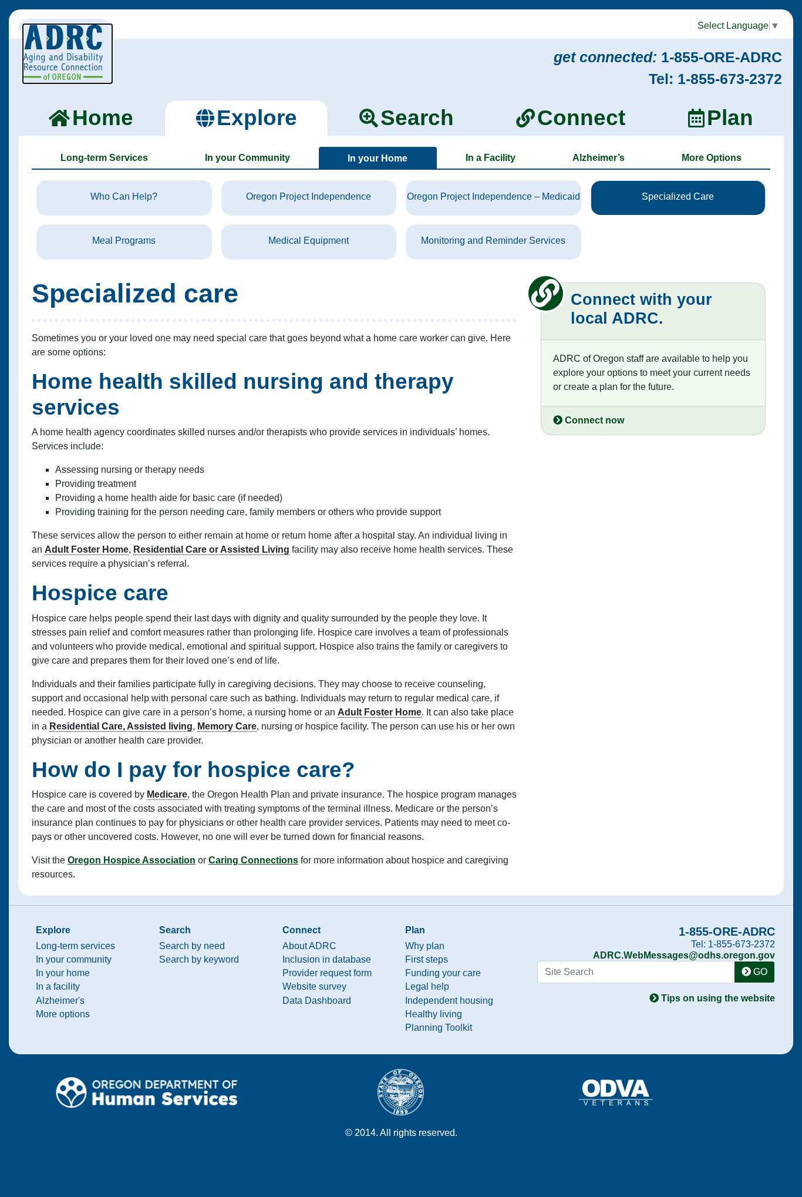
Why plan (424, 946)
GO (759, 972)
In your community (74, 959)
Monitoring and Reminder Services (493, 241)
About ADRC (309, 946)
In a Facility (490, 158)
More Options (712, 158)
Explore (53, 930)
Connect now (593, 420)
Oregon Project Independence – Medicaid (493, 196)
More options (63, 1014)
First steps (426, 959)
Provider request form (327, 973)
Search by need (192, 946)
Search (175, 930)
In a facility (58, 986)
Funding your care (443, 973)
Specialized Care (678, 196)
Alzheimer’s (598, 158)
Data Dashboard (316, 1001)
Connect (301, 930)
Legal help (427, 986)
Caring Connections (253, 860)
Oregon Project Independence (308, 196)
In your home (63, 973)
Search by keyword (199, 959)
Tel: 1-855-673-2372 (715, 78)
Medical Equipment (308, 241)
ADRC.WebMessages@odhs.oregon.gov (684, 955)
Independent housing (449, 1001)
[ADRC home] (67, 54)
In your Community (247, 158)
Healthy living (433, 1014)
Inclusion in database (326, 959)
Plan (415, 930)
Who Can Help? (123, 196)
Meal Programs (124, 241)
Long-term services (75, 946)
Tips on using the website (717, 998)
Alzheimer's (60, 1001)
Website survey (314, 986)
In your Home (377, 158)
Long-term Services (104, 158)
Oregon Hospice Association (132, 860)
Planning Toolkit (438, 1028)
